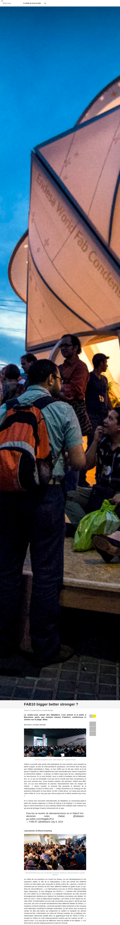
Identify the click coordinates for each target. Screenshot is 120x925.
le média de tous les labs (32, 3)
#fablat (61, 816)
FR (94, 716)
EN (91, 716)
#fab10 (75, 813)
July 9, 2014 (57, 821)
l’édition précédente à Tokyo (38, 769)
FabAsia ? (70, 803)
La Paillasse (77, 913)
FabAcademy (55, 882)
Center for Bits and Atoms (34, 911)
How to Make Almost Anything (48, 899)
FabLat (58, 803)
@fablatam (78, 816)
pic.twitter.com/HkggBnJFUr (40, 819)
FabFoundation (29, 789)
